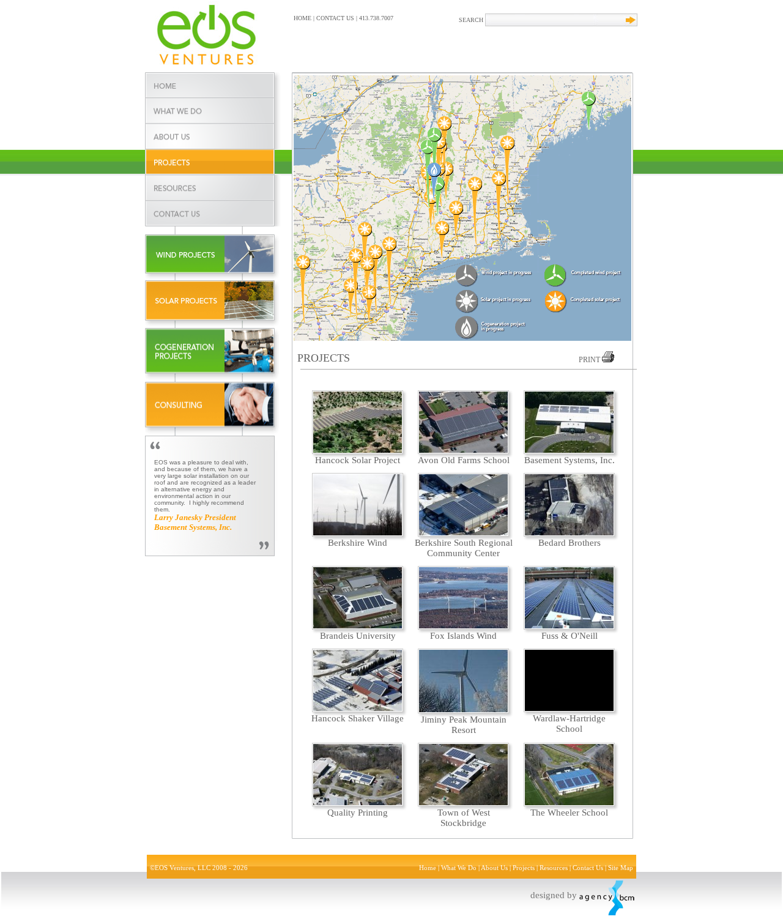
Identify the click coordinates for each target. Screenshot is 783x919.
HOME (302, 18)
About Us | (497, 868)
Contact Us (588, 868)
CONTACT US (335, 18)
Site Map (620, 868)
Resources (554, 868)
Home (427, 868)
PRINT (590, 359)
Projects (524, 868)
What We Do (459, 868)
